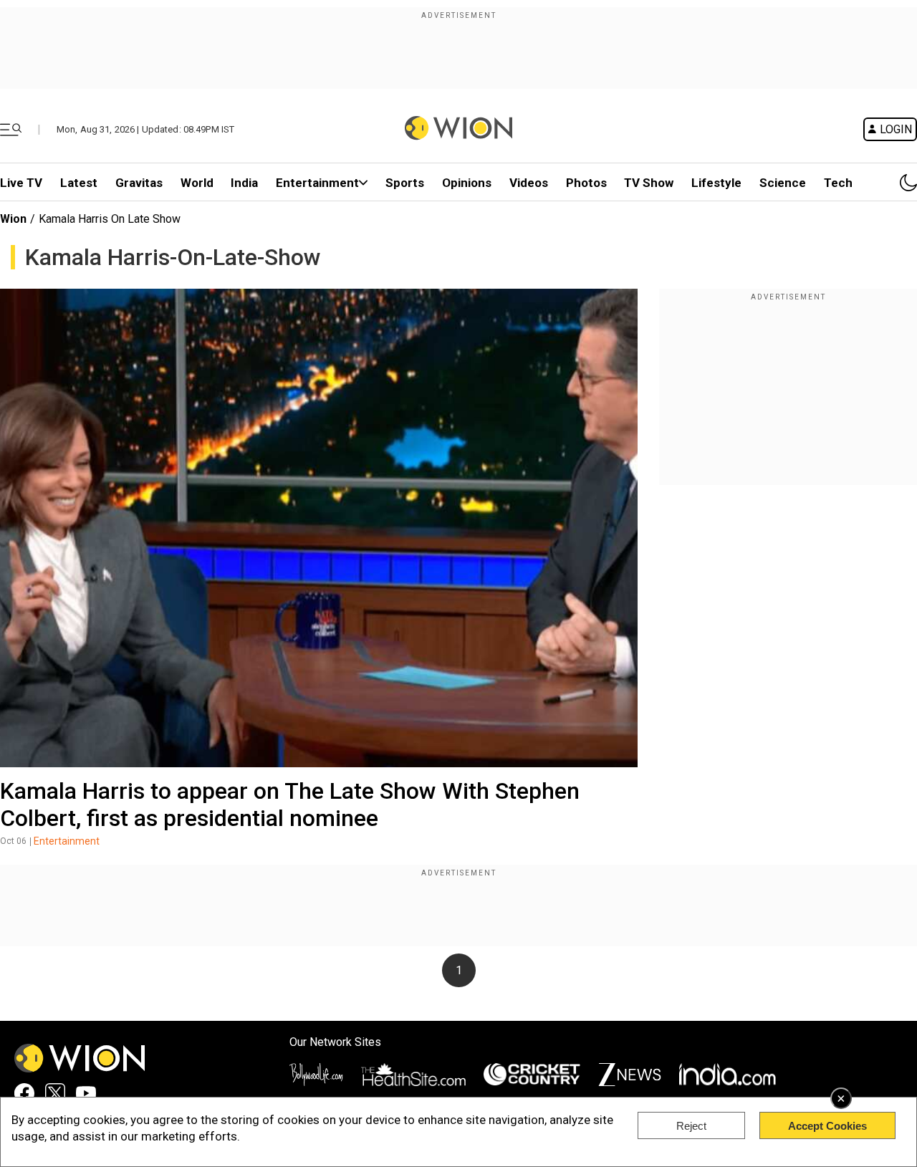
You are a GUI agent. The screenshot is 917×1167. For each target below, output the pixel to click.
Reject (691, 1126)
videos (528, 183)
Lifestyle (716, 183)
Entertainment (317, 183)
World (197, 183)
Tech (838, 183)
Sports (404, 183)
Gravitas (139, 183)
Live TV (21, 183)
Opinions (466, 183)
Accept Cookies (827, 1126)
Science (782, 183)
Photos (586, 183)
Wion (13, 219)
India (244, 183)
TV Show (648, 183)
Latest (78, 183)
